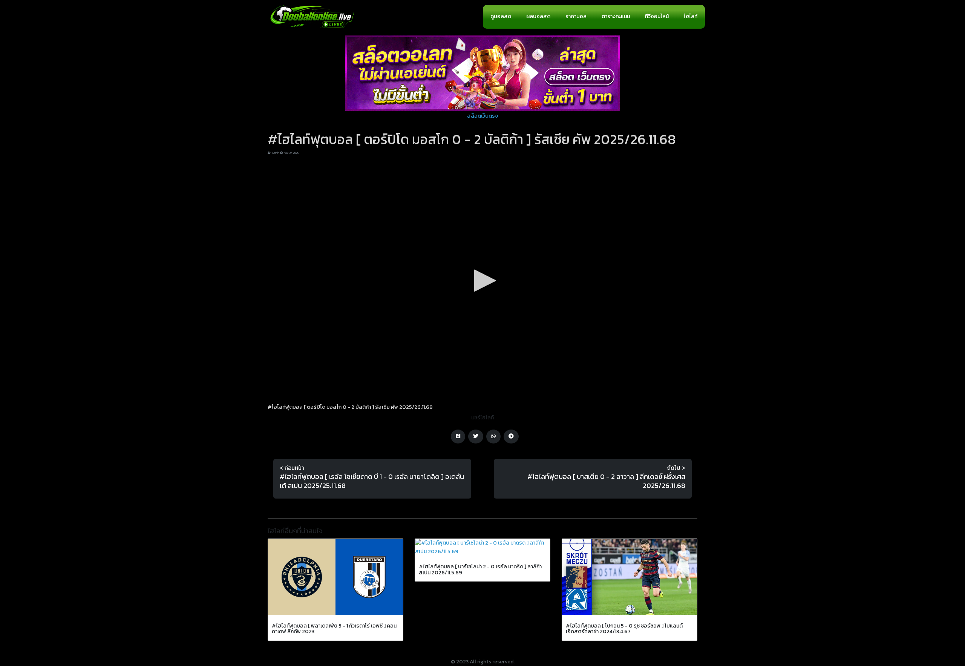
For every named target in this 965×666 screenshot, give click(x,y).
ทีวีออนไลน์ (657, 16)
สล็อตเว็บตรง (482, 116)
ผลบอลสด (538, 16)
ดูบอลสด (500, 16)
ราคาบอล (576, 16)
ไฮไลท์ (690, 16)
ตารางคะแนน (616, 16)
